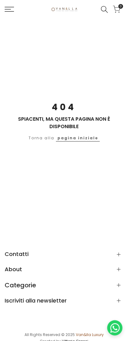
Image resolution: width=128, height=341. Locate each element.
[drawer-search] (104, 9)
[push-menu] (9, 9)
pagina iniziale (77, 138)
